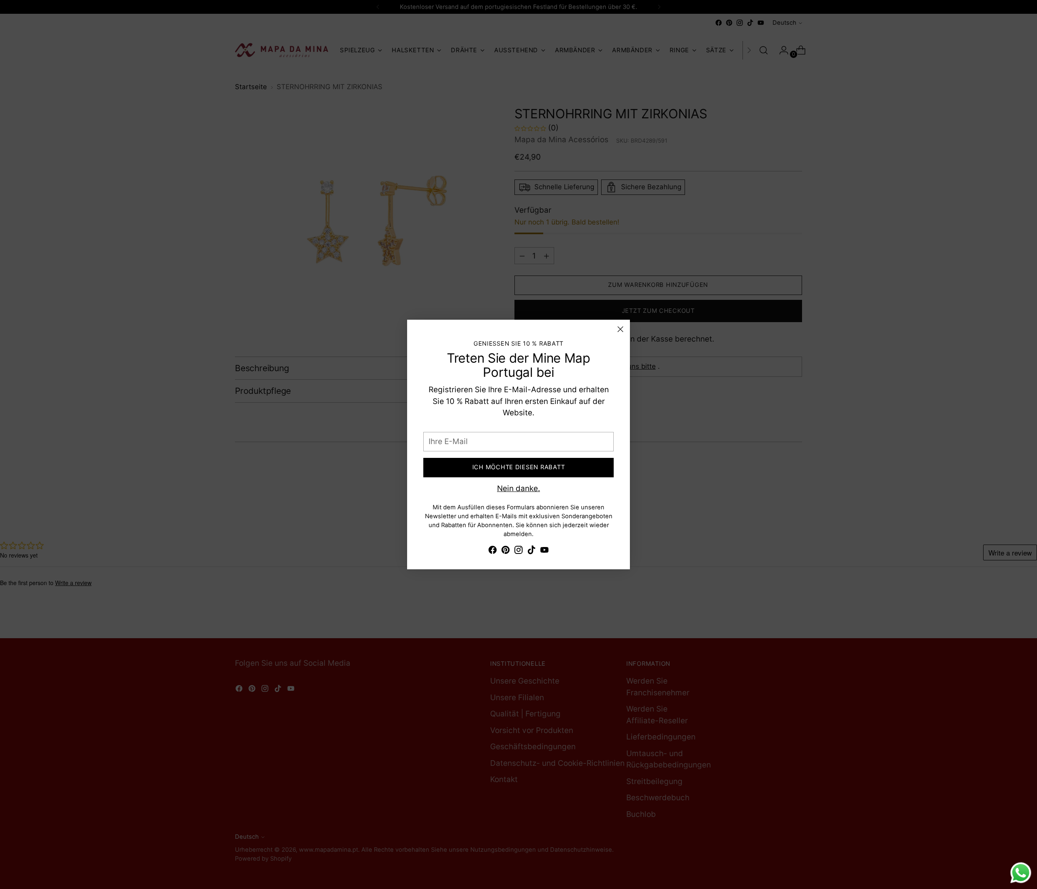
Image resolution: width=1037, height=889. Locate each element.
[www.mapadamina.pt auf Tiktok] (531, 551)
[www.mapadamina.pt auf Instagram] (518, 551)
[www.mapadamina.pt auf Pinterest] (505, 551)
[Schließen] (620, 329)
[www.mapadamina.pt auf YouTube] (544, 551)
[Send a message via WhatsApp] (1021, 873)
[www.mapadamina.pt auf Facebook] (492, 551)
